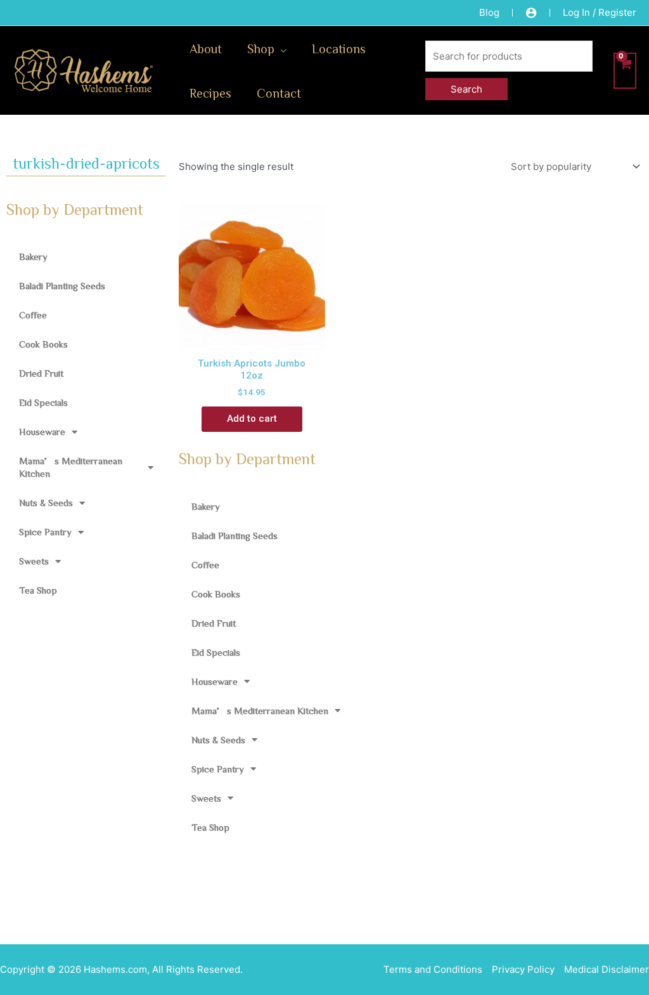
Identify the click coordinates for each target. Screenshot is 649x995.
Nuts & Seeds (46, 502)
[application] (280, 48)
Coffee (33, 315)
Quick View (252, 338)
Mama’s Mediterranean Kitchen (70, 467)
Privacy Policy (523, 969)
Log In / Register (599, 12)
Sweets (34, 561)
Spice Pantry (45, 532)
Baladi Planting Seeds (62, 285)
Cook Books (43, 344)
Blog (489, 12)
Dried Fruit (41, 373)
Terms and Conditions (432, 969)
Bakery (33, 256)
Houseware (42, 431)
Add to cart (252, 418)
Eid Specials (43, 402)
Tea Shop (38, 590)
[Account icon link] (531, 12)
